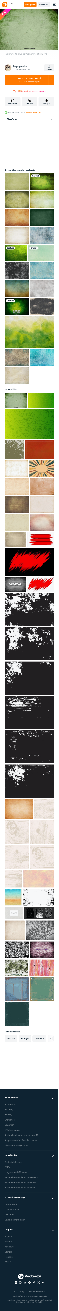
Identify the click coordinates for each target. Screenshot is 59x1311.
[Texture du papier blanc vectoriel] (14, 1248)
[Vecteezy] (4, 4)
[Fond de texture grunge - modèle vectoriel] (19, 1301)
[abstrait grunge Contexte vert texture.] (18, 560)
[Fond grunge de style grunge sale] (17, 755)
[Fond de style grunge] (19, 1076)
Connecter (43, 4)
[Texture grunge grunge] (17, 341)
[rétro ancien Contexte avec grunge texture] (17, 666)
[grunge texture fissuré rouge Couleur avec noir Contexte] (29, 813)
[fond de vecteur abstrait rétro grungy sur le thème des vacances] (13, 1214)
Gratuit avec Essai (29, 80)
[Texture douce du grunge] (17, 288)
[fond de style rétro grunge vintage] (15, 1280)
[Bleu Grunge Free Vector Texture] (17, 306)
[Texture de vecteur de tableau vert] (16, 270)
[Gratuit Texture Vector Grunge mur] (17, 517)
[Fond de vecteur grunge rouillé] (16, 648)
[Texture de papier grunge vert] (17, 180)
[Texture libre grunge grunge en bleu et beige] (17, 481)
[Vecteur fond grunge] (17, 701)
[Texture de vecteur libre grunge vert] (17, 198)
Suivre (49, 69)
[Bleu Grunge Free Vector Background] (17, 499)
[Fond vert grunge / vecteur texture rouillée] (17, 413)
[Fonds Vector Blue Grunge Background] (17, 359)
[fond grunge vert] (14, 609)
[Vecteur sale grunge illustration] (17, 719)
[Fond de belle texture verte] (41, 306)
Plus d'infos (12, 117)
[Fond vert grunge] (17, 234)
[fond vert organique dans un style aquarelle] (29, 456)
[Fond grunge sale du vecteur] (17, 431)
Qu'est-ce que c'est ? (34, 112)
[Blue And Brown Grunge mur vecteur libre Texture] (17, 377)
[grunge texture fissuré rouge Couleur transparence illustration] (18, 791)
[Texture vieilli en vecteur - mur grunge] (15, 835)
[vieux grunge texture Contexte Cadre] (29, 876)
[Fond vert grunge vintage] (17, 216)
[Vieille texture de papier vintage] (17, 252)
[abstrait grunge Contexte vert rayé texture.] (29, 583)
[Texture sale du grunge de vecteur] (17, 395)
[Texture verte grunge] (16, 543)
